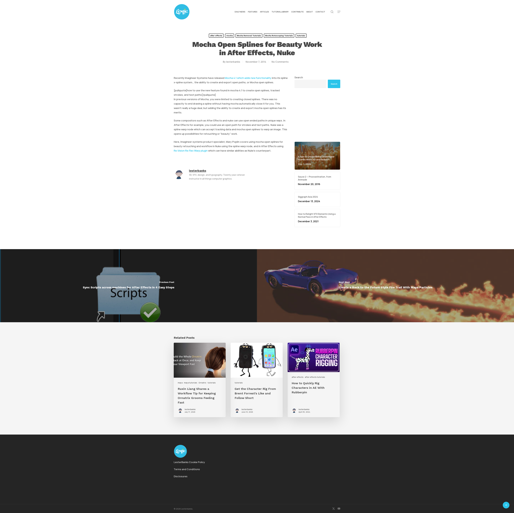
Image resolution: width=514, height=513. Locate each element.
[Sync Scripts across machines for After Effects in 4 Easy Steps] (128, 285)
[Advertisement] (317, 115)
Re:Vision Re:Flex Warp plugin (191, 150)
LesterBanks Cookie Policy (189, 462)
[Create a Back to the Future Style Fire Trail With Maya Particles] (385, 285)
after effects (216, 36)
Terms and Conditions (187, 469)
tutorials (301, 36)
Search (298, 77)
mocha (229, 36)
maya (180, 382)
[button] (338, 11)
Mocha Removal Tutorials (249, 36)
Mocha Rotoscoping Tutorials (279, 36)
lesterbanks (233, 61)
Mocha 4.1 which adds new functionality (248, 78)
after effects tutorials (315, 377)
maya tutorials (190, 382)
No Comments (280, 61)
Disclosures (180, 476)
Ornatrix (202, 382)
